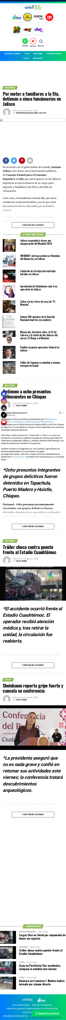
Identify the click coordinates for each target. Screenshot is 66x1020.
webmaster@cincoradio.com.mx (31, 113)
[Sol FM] (16, 30)
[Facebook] (4, 394)
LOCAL (26, 58)
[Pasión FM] (38, 17)
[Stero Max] (27, 30)
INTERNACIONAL (54, 54)
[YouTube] (4, 422)
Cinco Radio (21, 405)
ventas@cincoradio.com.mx (15, 1016)
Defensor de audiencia (42, 1005)
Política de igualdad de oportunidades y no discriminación (32, 1008)
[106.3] (38, 30)
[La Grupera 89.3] (27, 17)
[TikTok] (4, 415)
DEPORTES (38, 58)
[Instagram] (4, 401)
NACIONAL (38, 54)
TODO (26, 54)
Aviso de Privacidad (21, 1005)
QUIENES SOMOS (13, 54)
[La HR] (49, 17)
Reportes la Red (48, 1013)
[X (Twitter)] (4, 408)
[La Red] (16, 17)
